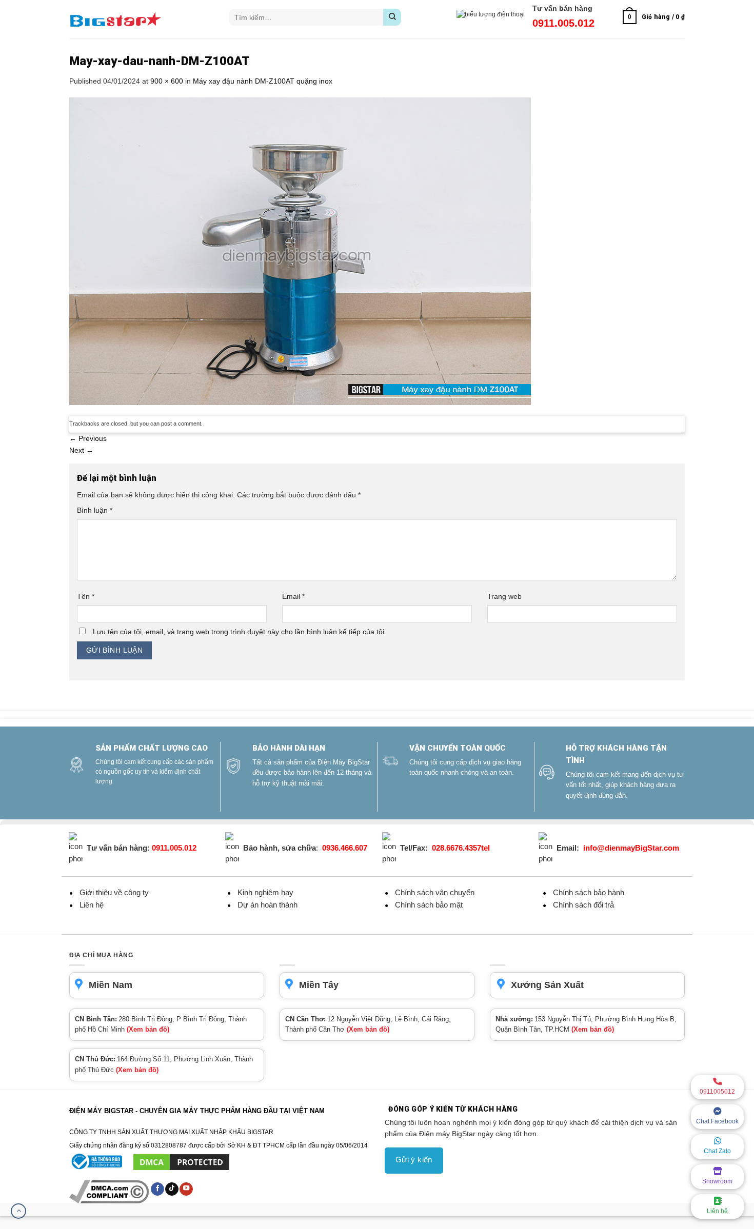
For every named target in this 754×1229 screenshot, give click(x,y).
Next (81, 450)
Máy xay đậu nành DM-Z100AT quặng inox (262, 81)
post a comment (181, 423)
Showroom (717, 1181)
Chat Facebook (717, 1121)
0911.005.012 (563, 23)
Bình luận (94, 510)
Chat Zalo (717, 1151)
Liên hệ (717, 1211)
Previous (88, 438)
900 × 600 (166, 81)
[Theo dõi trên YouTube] (186, 1189)
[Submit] (392, 17)
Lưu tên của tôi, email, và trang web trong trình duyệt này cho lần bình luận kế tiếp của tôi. (239, 632)
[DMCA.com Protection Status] (181, 1161)
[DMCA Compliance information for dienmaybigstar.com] (109, 1191)
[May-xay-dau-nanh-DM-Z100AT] (300, 251)
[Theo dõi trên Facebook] (157, 1189)
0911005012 (717, 1091)
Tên (85, 596)
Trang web (504, 596)
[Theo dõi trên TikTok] (171, 1189)
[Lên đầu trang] (18, 1211)
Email (293, 596)
